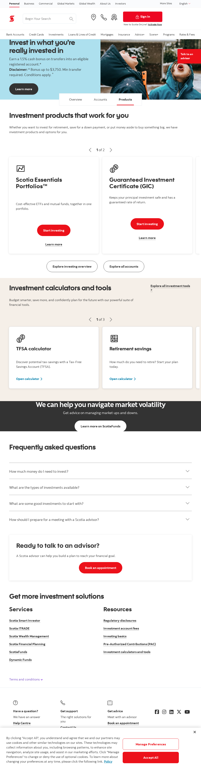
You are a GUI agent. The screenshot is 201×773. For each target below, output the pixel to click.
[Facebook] (157, 711)
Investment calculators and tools (126, 652)
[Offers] (114, 17)
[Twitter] (179, 711)
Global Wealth (87, 3)
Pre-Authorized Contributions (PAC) (129, 644)
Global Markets (65, 3)
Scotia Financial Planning (27, 644)
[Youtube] (187, 711)
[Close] (194, 732)
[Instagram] (164, 711)
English (183, 3)
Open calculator (29, 379)
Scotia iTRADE (19, 628)
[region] (100, 750)
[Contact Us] (104, 17)
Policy (108, 761)
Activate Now (155, 24)
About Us (105, 3)
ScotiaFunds (18, 652)
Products (125, 99)
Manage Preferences (151, 744)
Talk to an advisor (187, 56)
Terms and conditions (24, 679)
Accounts (100, 99)
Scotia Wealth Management (29, 636)
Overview (75, 99)
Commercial (46, 3)
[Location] (93, 17)
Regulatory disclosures (119, 620)
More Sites (166, 3)
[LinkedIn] (171, 711)
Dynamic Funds (20, 660)
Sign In (145, 16)
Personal (14, 3)
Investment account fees (121, 628)
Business (29, 3)
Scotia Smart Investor (24, 620)
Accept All (150, 757)
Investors (120, 3)
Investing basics (114, 636)
